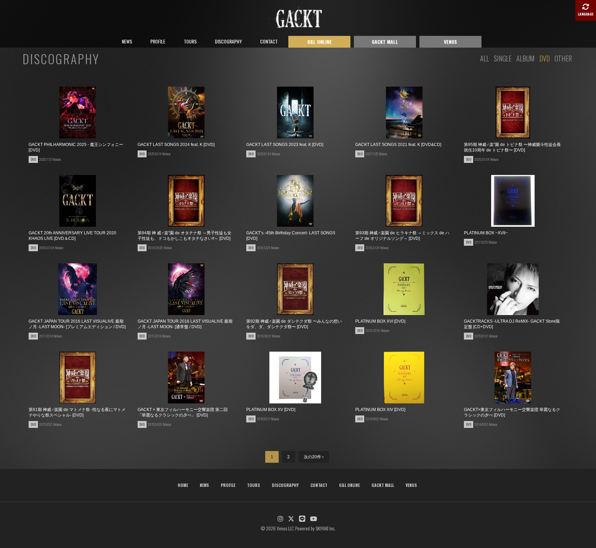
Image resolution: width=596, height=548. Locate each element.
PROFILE (157, 41)
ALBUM (525, 58)
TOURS (190, 41)
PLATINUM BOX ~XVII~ (486, 233)
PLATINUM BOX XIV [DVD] (380, 409)
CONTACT (269, 41)
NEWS (127, 41)
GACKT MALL (385, 41)
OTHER (563, 58)
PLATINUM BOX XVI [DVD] (380, 321)
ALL (484, 58)
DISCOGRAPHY (228, 41)
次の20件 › (314, 456)
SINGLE (502, 58)
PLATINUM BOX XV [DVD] (270, 409)
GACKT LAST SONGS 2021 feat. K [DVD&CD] (398, 144)
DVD (544, 58)
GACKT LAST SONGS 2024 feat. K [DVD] (176, 144)
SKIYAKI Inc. (326, 528)
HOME (183, 485)
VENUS (450, 41)
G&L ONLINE (319, 41)
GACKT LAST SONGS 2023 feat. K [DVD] (284, 144)
